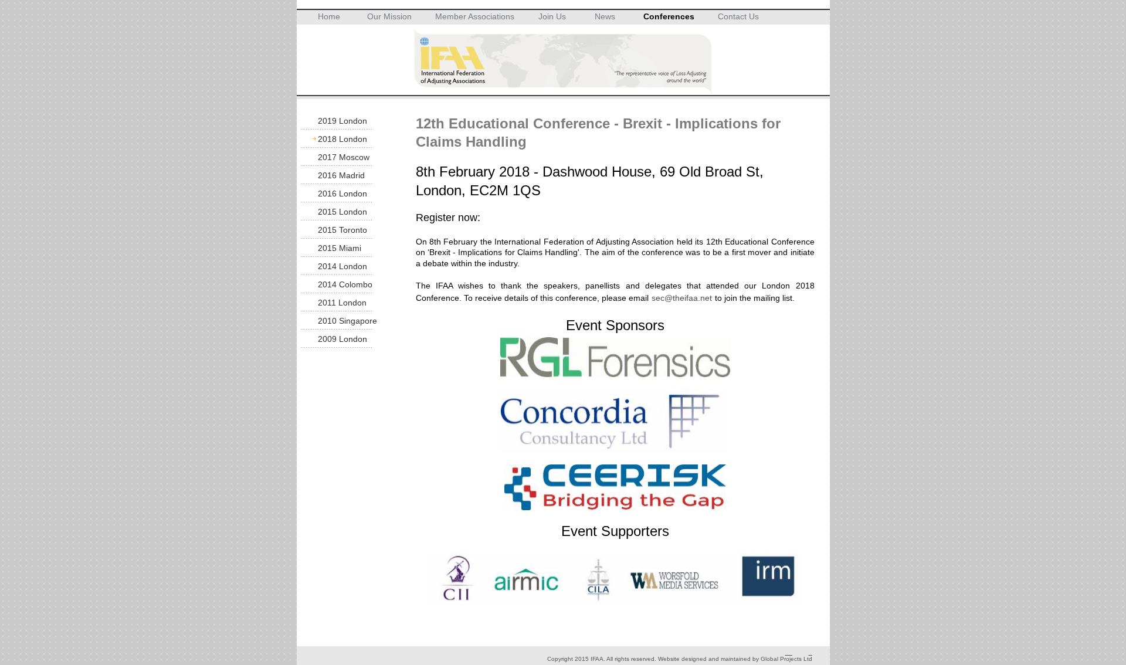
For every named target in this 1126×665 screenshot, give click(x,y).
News (605, 16)
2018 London (342, 139)
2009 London (342, 339)
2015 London (342, 211)
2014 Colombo (345, 284)
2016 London (342, 193)
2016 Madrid (341, 175)
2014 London (342, 266)
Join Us (552, 16)
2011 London (342, 302)
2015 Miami (339, 248)
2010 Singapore (347, 320)
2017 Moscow (343, 157)
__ (788, 652)
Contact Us (738, 16)
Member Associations (474, 16)
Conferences (668, 16)
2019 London (342, 120)
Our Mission (389, 16)
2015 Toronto (342, 230)
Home (329, 16)
